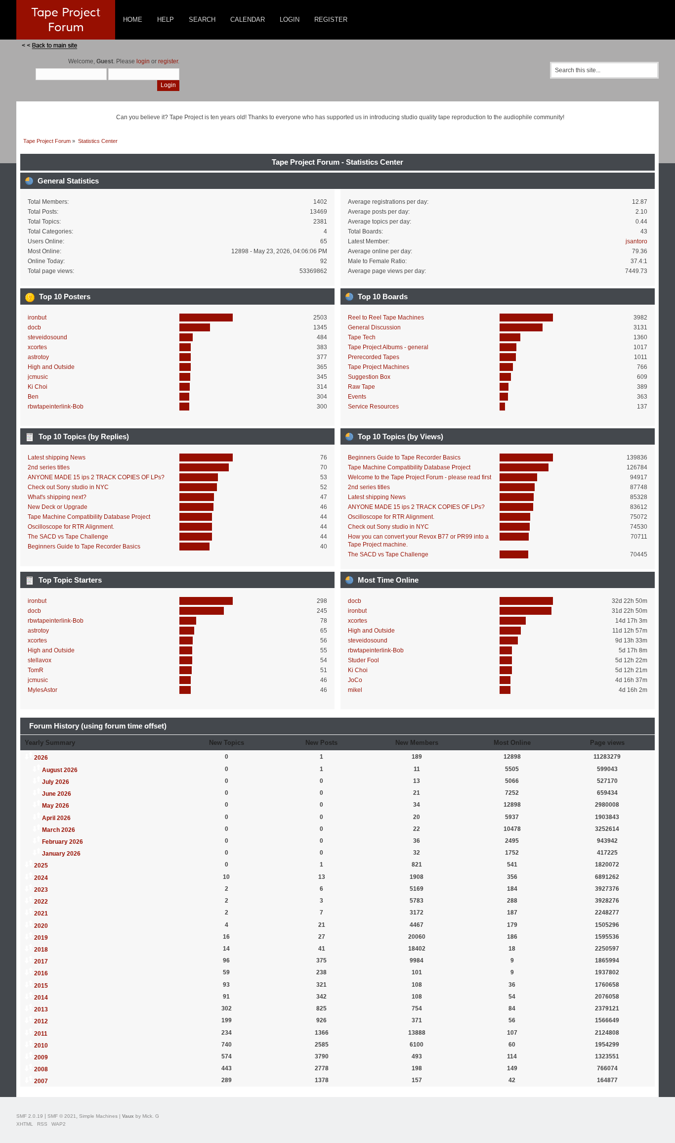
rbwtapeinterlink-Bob (56, 406)
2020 (41, 925)
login (143, 61)
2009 (41, 1057)
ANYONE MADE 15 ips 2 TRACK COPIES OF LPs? (96, 477)
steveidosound (47, 337)
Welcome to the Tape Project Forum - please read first (419, 477)
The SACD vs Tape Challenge (68, 536)
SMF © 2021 (61, 1116)
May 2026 (55, 805)
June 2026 (56, 793)
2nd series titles (49, 467)
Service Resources (373, 406)
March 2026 (58, 829)
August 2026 (60, 770)
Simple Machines (98, 1116)
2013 (41, 1009)
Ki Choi (37, 386)
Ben (33, 396)
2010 (41, 1045)
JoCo (355, 680)
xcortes (37, 347)
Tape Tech (362, 337)
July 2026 (55, 781)
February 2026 (62, 841)
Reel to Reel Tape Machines (386, 317)
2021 (41, 913)
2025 (41, 865)
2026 (41, 757)
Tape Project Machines (378, 367)
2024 (41, 877)
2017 (41, 961)
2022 (41, 901)
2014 (41, 997)
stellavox (39, 660)
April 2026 (56, 818)
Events (357, 396)
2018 (41, 949)
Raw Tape (361, 386)
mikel (355, 689)
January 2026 (61, 853)
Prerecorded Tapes (373, 357)
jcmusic (38, 376)
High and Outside (51, 367)
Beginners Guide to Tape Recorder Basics (84, 546)
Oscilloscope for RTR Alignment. (71, 526)
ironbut (37, 317)
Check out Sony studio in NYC (68, 487)
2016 (41, 973)
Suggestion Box (369, 376)
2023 (41, 889)
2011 (40, 1033)
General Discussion (374, 327)
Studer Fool (363, 660)
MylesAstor (42, 689)
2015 (41, 985)
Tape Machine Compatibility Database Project (89, 516)
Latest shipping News (56, 457)
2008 (41, 1069)
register (168, 61)
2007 (41, 1081)
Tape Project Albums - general (388, 347)
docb (34, 327)
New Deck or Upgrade (57, 506)
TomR (35, 670)
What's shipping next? (57, 497)
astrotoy (38, 357)
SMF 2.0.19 (29, 1116)
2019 (41, 937)
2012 (41, 1021)
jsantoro (636, 241)
